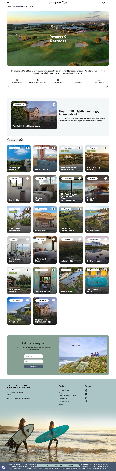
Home (10, 6)
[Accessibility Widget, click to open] (3, 468)
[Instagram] (86, 397)
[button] (8, 86)
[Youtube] (86, 394)
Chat (71, 465)
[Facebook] (86, 390)
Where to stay (17, 6)
